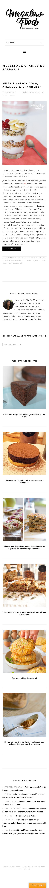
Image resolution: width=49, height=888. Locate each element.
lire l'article (12, 249)
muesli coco (40, 258)
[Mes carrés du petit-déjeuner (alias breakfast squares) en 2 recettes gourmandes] (24, 520)
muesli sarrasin (18, 263)
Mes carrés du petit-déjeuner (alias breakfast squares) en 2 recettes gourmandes (24, 547)
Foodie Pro (27, 867)
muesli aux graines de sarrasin (23, 258)
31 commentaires (9, 95)
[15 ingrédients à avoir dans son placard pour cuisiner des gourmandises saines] (24, 715)
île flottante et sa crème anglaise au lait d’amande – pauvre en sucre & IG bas (24, 823)
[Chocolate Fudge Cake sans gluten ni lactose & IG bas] (24, 388)
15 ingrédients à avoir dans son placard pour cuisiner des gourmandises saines (24, 743)
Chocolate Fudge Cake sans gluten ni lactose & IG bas (24, 415)
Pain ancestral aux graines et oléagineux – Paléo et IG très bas (25, 613)
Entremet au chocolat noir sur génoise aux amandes (24, 481)
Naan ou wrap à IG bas (26, 816)
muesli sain (19, 260)
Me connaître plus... (33, 319)
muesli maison (8, 260)
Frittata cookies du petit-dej (24, 678)
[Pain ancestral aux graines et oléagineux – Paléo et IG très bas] (24, 586)
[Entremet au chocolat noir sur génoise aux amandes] (24, 454)
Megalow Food (24, 18)
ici (25, 184)
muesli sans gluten (31, 260)
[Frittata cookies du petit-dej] (24, 652)
